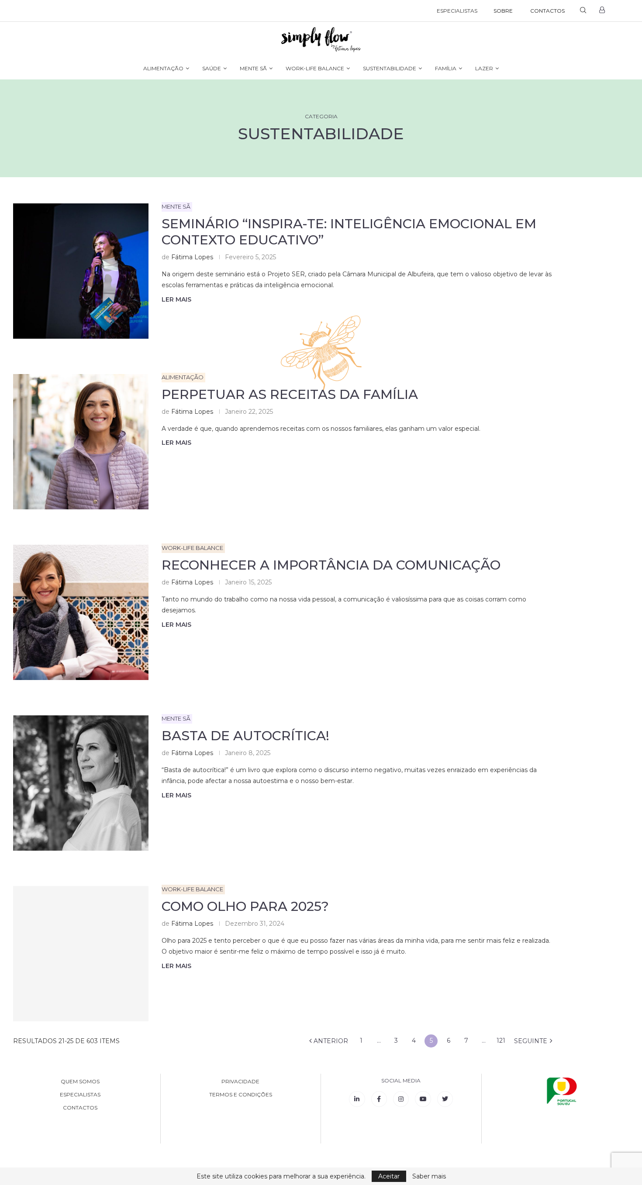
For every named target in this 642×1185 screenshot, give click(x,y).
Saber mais (429, 1176)
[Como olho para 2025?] (80, 953)
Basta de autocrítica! (245, 736)
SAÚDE (211, 68)
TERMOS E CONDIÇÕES (240, 1094)
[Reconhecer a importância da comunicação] (80, 612)
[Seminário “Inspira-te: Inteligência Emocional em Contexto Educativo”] (80, 271)
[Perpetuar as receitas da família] (80, 441)
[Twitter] (445, 1099)
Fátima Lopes (192, 257)
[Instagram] (401, 1099)
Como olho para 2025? (245, 906)
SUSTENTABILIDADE (389, 68)
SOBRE (503, 10)
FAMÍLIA (445, 68)
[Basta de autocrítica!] (80, 783)
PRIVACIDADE (240, 1081)
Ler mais (176, 299)
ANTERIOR (330, 1041)
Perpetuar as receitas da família (290, 394)
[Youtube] (423, 1099)
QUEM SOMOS (80, 1081)
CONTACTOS (547, 10)
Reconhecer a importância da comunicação (331, 565)
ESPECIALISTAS (457, 10)
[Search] (583, 11)
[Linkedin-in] (357, 1099)
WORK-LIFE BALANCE (315, 68)
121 (501, 1040)
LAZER (484, 68)
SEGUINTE (531, 1041)
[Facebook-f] (379, 1099)
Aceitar (389, 1176)
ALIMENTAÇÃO (163, 68)
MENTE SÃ (253, 68)
